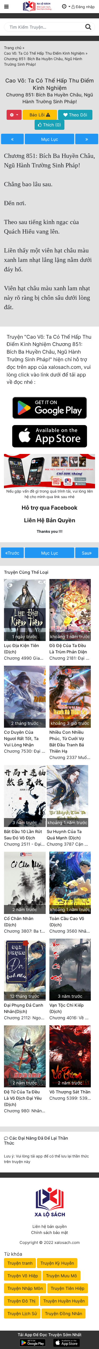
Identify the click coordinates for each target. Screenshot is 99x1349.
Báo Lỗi (38, 114)
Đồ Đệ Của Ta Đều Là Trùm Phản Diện (68, 648)
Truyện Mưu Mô (61, 1275)
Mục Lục (49, 139)
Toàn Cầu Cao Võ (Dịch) (66, 921)
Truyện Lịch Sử (22, 1313)
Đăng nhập (85, 6)
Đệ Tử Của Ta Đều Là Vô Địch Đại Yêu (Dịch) (23, 1098)
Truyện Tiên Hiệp (67, 1288)
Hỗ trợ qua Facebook (49, 507)
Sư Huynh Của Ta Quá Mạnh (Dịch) (64, 834)
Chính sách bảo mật (49, 1232)
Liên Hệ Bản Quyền (49, 520)
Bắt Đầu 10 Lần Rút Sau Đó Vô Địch (23, 834)
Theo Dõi (77, 114)
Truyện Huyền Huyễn (64, 1301)
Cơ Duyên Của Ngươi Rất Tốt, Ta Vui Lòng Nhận (21, 738)
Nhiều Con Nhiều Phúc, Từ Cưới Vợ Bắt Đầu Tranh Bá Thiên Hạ (66, 742)
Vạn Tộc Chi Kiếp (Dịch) (66, 1008)
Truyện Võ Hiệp (22, 1275)
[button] (66, 7)
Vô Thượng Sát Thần (70, 1091)
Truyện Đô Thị (21, 1301)
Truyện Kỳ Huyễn (57, 1263)
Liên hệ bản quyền (49, 1226)
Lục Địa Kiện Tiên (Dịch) (21, 648)
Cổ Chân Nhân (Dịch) (19, 921)
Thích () (51, 124)
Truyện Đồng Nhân (63, 1313)
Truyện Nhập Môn (25, 1288)
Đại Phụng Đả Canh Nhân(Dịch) (23, 1008)
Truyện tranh (19, 1263)
